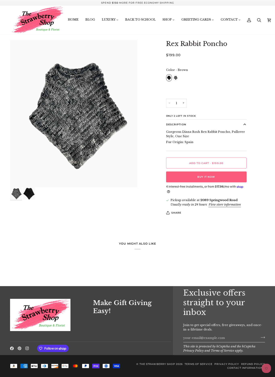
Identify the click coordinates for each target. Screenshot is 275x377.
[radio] (169, 77)
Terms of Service (222, 350)
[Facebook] (12, 348)
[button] (49, 298)
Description (176, 124)
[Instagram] (27, 348)
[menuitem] (73, 20)
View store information (225, 204)
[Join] (261, 337)
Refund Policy (253, 364)
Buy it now (206, 176)
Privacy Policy (193, 350)
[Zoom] (74, 113)
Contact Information (245, 367)
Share (176, 212)
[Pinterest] (19, 348)
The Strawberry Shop (157, 364)
